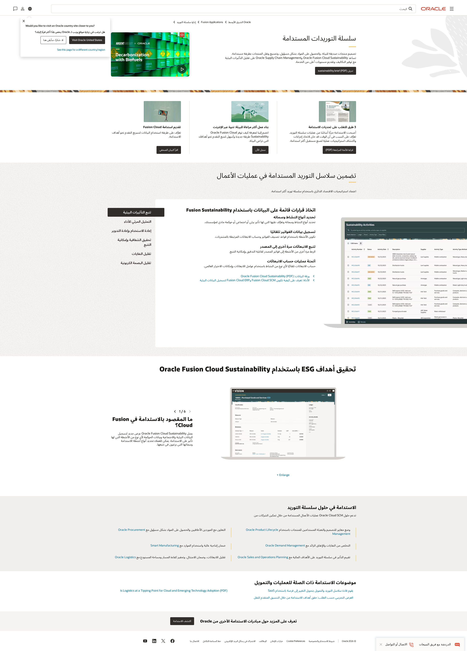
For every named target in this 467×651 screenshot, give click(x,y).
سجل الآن (260, 149)
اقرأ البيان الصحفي (168, 149)
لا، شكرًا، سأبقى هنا (53, 40)
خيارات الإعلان (276, 640)
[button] (451, 9)
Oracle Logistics (125, 557)
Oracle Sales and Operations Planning (263, 557)
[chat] (457, 644)
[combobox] (233, 8)
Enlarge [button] (283, 475)
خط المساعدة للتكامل (212, 640)
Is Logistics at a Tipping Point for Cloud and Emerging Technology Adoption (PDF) (173, 590)
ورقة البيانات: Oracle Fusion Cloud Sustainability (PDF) (275, 276)
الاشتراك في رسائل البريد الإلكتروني (240, 640)
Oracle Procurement (131, 530)
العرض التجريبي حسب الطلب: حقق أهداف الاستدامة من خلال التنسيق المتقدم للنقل (303, 597)
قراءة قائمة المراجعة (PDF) (339, 149)
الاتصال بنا (194, 640)
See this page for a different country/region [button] (81, 49)
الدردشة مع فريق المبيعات (435, 644)
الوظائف (263, 640)
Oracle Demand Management (285, 545)
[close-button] (381, 644)
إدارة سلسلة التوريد (186, 22)
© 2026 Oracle (349, 640)
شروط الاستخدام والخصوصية (322, 640)
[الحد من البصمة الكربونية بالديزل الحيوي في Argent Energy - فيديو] (150, 54)
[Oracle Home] (433, 8)
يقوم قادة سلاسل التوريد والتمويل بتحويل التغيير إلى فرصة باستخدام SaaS (310, 590)
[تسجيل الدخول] (22, 9)
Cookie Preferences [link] (296, 640)
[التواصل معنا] (15, 9)
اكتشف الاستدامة (182, 621)
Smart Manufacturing (164, 545)
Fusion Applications (212, 22)
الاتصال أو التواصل (396, 644)
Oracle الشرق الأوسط (239, 22)
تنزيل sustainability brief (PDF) (335, 70)
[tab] (136, 212)
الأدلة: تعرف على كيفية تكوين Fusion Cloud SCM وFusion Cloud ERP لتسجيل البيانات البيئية (255, 280)
